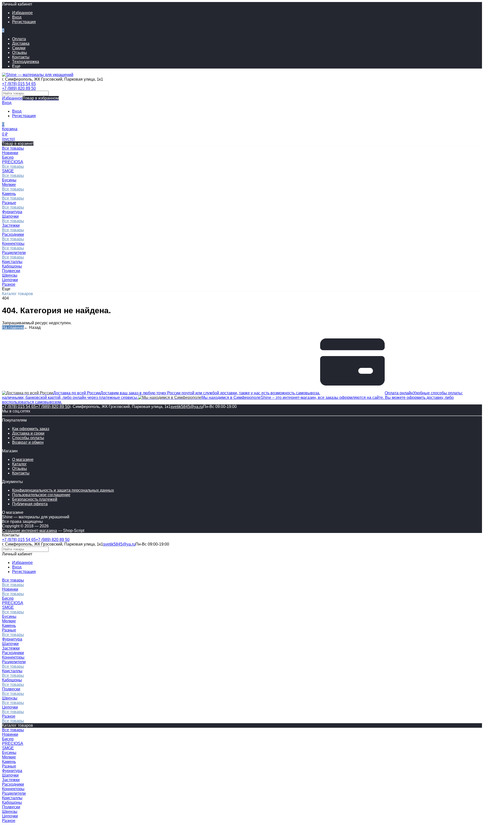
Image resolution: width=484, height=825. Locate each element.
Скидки (18, 48)
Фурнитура (12, 639)
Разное (8, 716)
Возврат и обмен (28, 442)
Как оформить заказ (30, 429)
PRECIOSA (12, 162)
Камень (9, 194)
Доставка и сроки (28, 433)
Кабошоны (12, 680)
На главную (13, 327)
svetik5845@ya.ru (187, 406)
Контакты (20, 57)
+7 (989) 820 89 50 (19, 88)
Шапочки (10, 216)
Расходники (13, 234)
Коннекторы (13, 243)
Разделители (14, 252)
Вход (16, 17)
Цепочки (10, 707)
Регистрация (24, 22)
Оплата (19, 39)
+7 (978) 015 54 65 (19, 84)
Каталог (19, 464)
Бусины (9, 616)
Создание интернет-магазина (29, 530)
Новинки (10, 589)
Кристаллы (12, 671)
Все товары (13, 166)
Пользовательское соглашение (41, 495)
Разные (9, 203)
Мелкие (9, 184)
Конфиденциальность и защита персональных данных (63, 490)
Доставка (20, 43)
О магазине (23, 459)
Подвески (11, 689)
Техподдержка (25, 61)
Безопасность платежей (34, 499)
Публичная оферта (30, 504)
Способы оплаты (28, 438)
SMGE (8, 171)
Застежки (11, 225)
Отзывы (19, 52)
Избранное (30, 98)
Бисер (8, 598)
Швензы (9, 698)
